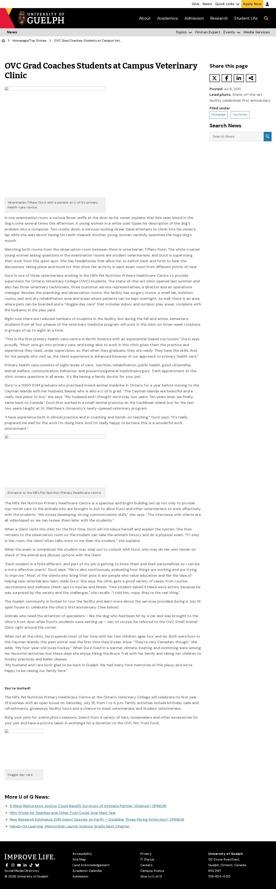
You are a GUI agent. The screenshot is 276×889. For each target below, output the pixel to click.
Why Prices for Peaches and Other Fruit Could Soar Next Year (63, 812)
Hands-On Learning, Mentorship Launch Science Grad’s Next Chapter (70, 826)
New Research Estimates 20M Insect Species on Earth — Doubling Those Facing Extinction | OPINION (97, 819)
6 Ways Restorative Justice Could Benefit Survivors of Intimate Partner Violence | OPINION (88, 805)
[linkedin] (239, 78)
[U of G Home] (3, 41)
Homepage (20, 41)
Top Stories (37, 41)
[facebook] (227, 78)
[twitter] (215, 78)
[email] (251, 78)
